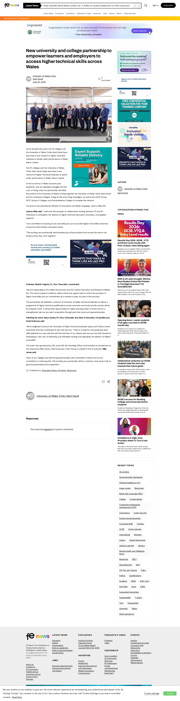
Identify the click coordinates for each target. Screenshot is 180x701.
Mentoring (123, 559)
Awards (134, 640)
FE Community (32, 669)
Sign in (155, 5)
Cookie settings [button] (151, 693)
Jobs (105, 13)
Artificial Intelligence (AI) (129, 482)
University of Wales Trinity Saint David (58, 396)
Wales (134, 608)
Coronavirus (124, 513)
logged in (48, 429)
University (123, 608)
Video (106, 643)
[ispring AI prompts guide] (90, 266)
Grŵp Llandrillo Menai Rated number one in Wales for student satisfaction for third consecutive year (88, 5)
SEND (133, 581)
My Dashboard (110, 663)
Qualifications (135, 575)
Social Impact (58, 653)
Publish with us (32, 672)
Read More (17, 697)
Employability (57, 645)
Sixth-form (144, 581)
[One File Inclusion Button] (134, 134)
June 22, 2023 (39, 82)
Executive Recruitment (61, 668)
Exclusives (59, 13)
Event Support (84, 673)
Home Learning (134, 529)
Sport (133, 586)
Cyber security (140, 513)
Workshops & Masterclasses (137, 661)
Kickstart (138, 534)
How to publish (110, 656)
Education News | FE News (54, 370)
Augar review (125, 488)
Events (111, 13)
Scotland (123, 581)
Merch (119, 13)
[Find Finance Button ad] (134, 62)
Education (56, 640)
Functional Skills (126, 524)
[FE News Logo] (11, 5)
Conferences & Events (140, 643)
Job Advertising (85, 668)
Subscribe (168, 5)
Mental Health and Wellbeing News (132, 552)
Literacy (141, 545)
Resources (71, 370)
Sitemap (29, 679)
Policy (143, 570)
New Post (108, 661)
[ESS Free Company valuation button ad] (134, 110)
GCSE (121, 529)
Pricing (81, 661)
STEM (142, 586)
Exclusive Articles (85, 640)
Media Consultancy (86, 671)
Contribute (70, 13)
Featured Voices (85, 643)
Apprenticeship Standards (130, 477)
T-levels (138, 597)
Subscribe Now (130, 13)
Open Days (135, 650)
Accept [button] (170, 693)
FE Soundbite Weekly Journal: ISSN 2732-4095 (88, 646)
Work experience (126, 614)
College (122, 499)
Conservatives (136, 499)
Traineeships (132, 603)
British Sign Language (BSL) (131, 493)
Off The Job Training (128, 570)
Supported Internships (129, 592)
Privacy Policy (32, 677)
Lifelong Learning (126, 545)
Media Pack (83, 663)
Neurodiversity (125, 565)
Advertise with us (33, 674)
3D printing (124, 472)
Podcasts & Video (84, 13)
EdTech (55, 643)
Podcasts (108, 640)
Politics (122, 575)
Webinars (135, 658)
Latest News (48, 13)
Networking (135, 648)
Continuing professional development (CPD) (129, 506)
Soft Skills (123, 586)
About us (30, 664)
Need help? (109, 673)
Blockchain (139, 488)
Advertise (97, 13)
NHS (138, 565)
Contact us (30, 667)
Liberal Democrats (137, 540)
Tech (121, 603)
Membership (109, 671)
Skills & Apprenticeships (62, 650)
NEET (134, 559)
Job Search (57, 671)
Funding (140, 524)
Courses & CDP (137, 645)
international (124, 534)
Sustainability (125, 597)
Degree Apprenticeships (130, 518)
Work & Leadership (60, 648)
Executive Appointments (62, 666)
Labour (122, 540)
